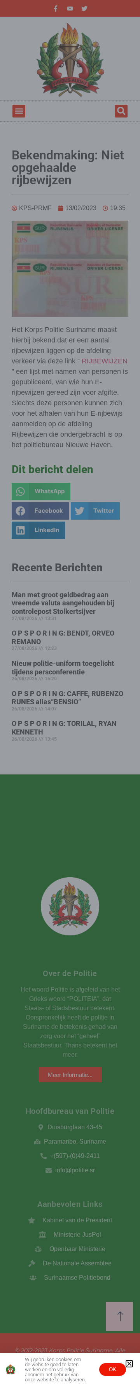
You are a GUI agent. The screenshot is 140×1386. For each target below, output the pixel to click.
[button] (129, 1364)
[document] (70, 693)
